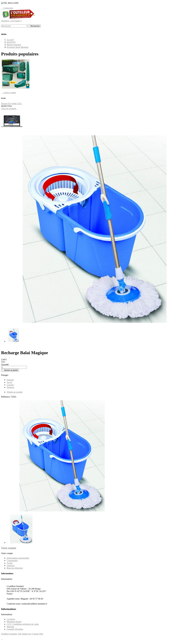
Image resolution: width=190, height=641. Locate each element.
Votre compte (8, 547)
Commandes (12, 560)
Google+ (10, 385)
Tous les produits (9, 108)
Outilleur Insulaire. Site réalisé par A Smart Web (22, 634)
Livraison (11, 619)
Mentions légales (14, 621)
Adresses (11, 565)
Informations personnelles (18, 558)
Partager (10, 380)
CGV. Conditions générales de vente (23, 624)
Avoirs (10, 563)
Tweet (9, 382)
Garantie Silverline (15, 629)
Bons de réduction (15, 568)
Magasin (10, 626)
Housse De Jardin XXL (11, 103)
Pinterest (10, 387)
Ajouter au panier (10, 370)
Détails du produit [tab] (14, 392)
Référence (6, 397)
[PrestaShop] (12, 132)
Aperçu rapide (8, 92)
